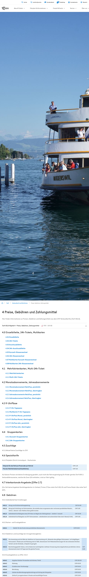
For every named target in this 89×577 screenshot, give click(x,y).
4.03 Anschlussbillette (14, 345)
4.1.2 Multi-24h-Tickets (14, 377)
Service (72, 8)
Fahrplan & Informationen (38, 8)
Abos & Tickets (18, 8)
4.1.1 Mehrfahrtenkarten (15, 373)
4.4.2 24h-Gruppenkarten (15, 441)
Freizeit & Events (58, 8)
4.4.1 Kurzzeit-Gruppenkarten (17, 437)
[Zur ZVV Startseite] (5, 8)
